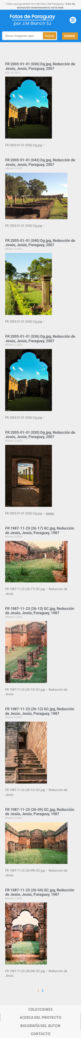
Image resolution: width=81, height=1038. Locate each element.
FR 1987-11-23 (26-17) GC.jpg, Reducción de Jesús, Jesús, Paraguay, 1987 (39, 530)
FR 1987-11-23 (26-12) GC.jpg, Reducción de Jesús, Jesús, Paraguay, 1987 (39, 711)
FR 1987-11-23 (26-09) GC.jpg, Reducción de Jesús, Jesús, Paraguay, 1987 (39, 811)
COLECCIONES (40, 1009)
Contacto (40, 1033)
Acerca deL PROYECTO (40, 1017)
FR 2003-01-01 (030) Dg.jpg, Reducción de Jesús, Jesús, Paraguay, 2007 (40, 434)
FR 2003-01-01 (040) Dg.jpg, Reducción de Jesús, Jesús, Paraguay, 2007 (40, 242)
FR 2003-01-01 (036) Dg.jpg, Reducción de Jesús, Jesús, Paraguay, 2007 (40, 66)
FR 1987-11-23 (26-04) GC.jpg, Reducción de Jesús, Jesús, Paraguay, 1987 (39, 892)
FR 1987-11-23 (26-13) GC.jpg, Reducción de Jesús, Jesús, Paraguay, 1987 (39, 610)
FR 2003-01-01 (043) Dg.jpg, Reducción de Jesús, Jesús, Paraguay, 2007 (40, 162)
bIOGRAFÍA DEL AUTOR (40, 1025)
